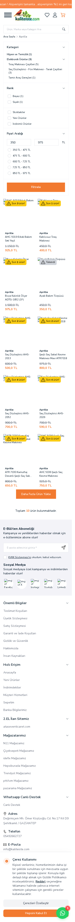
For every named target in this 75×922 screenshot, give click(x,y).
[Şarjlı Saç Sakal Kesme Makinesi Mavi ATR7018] (53, 331)
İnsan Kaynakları (14, 656)
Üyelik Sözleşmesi (15, 618)
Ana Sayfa (9, 36)
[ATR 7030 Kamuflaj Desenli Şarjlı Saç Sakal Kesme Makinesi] (18, 449)
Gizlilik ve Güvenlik (15, 641)
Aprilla (9, 233)
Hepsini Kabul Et (36, 913)
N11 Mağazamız (13, 743)
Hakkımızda (10, 648)
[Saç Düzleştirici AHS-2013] (18, 331)
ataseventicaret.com (16, 727)
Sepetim (8, 702)
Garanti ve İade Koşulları (19, 633)
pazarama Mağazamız (17, 788)
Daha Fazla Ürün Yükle (36, 494)
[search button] (64, 29)
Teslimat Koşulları (15, 611)
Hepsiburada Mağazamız (19, 766)
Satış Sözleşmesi (14, 626)
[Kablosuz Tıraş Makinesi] (53, 214)
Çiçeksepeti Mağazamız (18, 751)
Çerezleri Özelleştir (36, 903)
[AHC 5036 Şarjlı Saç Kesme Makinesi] (53, 449)
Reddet (41, 881)
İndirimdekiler (12, 687)
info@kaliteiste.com (16, 849)
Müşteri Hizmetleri (15, 695)
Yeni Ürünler (11, 680)
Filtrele (36, 187)
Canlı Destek (11, 805)
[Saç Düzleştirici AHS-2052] (18, 390)
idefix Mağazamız (14, 758)
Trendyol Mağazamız (17, 773)
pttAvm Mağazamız (16, 781)
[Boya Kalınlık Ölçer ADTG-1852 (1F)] (18, 273)
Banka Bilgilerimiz (15, 710)
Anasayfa (9, 672)
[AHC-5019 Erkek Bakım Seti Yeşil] (18, 214)
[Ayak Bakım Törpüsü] (53, 273)
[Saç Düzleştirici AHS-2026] (53, 390)
